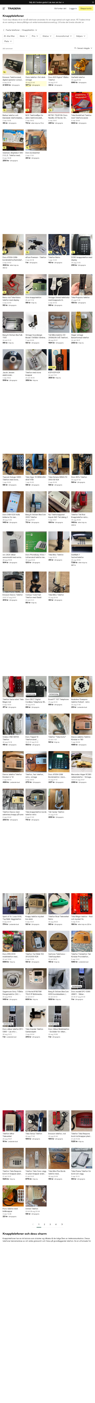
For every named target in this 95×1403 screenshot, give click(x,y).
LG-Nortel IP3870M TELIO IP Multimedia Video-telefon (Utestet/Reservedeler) (35, 992)
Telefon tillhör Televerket (8, 1135)
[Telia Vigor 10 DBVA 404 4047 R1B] (36, 464)
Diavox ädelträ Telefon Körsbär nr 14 (12, 775)
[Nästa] (61, 1224)
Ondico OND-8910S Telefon (11, 738)
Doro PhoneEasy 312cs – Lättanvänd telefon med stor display (35, 556)
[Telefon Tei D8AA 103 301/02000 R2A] (36, 941)
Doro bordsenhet (32, 153)
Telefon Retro (54, 257)
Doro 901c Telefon (79, 477)
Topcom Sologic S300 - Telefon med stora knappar (12, 478)
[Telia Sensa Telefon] (36, 1120)
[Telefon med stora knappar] (36, 359)
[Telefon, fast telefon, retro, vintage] (36, 761)
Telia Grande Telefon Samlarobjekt (34, 1030)
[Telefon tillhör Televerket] (13, 1120)
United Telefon (31, 1209)
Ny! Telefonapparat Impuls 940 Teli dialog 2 (58, 516)
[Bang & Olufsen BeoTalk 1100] (13, 322)
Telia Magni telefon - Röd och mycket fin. (81, 917)
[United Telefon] (36, 1195)
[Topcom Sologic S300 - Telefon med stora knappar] (13, 464)
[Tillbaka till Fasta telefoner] (4, 30)
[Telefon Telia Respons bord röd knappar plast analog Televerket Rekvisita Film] (81, 1120)
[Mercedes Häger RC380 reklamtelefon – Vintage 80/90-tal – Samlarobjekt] (81, 761)
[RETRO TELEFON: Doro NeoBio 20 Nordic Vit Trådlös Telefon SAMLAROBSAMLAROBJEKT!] (59, 102)
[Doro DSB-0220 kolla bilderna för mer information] (13, 501)
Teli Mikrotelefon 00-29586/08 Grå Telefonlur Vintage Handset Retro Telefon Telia (58, 336)
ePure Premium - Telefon (35, 257)
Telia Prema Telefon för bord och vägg (81, 1172)
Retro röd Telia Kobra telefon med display (11, 298)
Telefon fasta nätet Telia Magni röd (13, 700)
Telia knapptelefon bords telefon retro (36, 813)
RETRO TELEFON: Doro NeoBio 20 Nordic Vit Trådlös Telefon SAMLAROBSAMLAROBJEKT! (59, 116)
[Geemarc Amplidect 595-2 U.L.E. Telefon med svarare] (13, 140)
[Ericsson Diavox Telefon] (13, 582)
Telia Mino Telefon (56, 595)
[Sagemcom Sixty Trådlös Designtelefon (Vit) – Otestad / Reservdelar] (13, 978)
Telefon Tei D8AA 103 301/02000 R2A (34, 955)
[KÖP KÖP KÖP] (59, 359)
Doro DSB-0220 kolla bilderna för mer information (11, 516)
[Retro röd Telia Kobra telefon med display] (13, 284)
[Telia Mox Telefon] (59, 542)
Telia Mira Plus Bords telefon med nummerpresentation (57, 1172)
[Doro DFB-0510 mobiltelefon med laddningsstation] (13, 941)
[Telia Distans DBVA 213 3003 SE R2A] (59, 464)
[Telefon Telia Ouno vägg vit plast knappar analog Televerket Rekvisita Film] (36, 1158)
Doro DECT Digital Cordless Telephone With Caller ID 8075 (36, 700)
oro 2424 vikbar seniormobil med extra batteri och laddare (12, 556)
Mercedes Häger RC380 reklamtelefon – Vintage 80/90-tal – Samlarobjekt (81, 775)
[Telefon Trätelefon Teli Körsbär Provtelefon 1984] (81, 941)
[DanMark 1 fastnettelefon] (81, 542)
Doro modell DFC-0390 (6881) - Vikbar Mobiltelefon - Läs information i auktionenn (81, 992)
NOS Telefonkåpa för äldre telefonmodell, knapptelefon (34, 116)
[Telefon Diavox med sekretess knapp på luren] (13, 799)
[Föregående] (34, 1224)
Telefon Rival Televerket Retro (58, 917)
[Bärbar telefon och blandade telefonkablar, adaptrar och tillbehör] (13, 102)
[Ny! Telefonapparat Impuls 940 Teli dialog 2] (59, 501)
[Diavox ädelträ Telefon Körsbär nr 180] (81, 724)
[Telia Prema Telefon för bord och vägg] (81, 1158)
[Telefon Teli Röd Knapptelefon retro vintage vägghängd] (81, 501)
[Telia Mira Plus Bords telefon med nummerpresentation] (59, 1158)
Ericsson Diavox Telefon (13, 595)
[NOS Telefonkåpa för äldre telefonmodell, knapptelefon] (36, 102)
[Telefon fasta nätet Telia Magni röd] (13, 686)
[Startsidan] (14, 8)
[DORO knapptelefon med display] (81, 244)
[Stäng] (93, 2)
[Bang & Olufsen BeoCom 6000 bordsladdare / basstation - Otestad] (59, 978)
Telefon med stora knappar (33, 373)
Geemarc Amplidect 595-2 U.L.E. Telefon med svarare (13, 154)
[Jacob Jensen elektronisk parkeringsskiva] (13, 359)
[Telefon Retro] (59, 244)
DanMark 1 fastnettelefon (77, 556)
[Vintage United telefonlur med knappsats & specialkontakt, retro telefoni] (59, 284)
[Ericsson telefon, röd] (59, 1120)
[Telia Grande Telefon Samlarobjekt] (36, 1016)
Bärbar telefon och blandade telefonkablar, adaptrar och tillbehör (12, 116)
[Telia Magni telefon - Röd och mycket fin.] (81, 903)
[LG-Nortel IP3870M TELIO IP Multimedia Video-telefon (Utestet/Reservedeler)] (36, 978)
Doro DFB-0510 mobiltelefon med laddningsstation (10, 955)
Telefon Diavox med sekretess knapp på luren (13, 813)
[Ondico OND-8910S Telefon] (13, 724)
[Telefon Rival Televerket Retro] (59, 903)
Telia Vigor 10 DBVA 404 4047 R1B (35, 478)
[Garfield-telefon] (81, 64)
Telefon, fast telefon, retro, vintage (34, 775)
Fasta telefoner (13, 30)
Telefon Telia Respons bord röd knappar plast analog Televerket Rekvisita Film (80, 1135)
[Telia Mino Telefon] (59, 582)
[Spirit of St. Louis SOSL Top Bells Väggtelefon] (13, 903)
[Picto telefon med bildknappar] (13, 1195)
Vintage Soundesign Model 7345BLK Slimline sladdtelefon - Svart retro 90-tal (35, 336)
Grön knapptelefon (33, 297)
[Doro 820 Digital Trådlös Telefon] (59, 64)
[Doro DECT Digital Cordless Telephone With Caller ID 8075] (36, 686)
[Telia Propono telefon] (81, 284)
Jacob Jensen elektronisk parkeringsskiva (9, 373)
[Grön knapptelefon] (36, 284)
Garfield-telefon (78, 77)
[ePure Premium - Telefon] (36, 244)
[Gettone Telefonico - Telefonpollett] (59, 941)
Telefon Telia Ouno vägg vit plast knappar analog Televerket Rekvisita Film (35, 1172)
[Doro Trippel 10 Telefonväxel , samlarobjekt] (36, 724)
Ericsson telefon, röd (57, 1134)
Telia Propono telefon (80, 297)
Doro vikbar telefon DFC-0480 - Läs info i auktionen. (13, 1030)
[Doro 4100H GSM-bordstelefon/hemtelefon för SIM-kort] (13, 244)
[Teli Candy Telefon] (59, 799)
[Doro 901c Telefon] (81, 464)
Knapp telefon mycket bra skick (34, 917)
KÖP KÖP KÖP (54, 372)
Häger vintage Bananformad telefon (80, 336)
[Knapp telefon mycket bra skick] (36, 903)
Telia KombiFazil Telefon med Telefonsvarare (81, 116)
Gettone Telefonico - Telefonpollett (57, 955)
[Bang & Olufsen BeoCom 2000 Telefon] (36, 501)
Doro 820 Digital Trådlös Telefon (58, 78)
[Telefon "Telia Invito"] (59, 724)
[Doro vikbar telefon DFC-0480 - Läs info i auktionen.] (13, 1016)
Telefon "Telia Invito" (57, 737)
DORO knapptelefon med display (81, 258)
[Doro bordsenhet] (36, 140)
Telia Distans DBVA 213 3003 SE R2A (57, 478)
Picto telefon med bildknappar (10, 1210)
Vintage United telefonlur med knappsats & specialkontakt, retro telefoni (59, 298)
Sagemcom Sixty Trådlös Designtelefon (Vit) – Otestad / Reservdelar (13, 992)
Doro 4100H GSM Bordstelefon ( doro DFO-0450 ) (56, 775)
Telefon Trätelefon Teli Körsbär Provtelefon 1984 (81, 955)
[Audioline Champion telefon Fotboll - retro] (81, 686)
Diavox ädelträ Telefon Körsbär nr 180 (80, 738)
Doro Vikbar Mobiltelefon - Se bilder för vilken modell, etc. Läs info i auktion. (58, 1030)
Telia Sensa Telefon (33, 1134)
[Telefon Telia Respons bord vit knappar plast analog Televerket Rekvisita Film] (13, 1158)
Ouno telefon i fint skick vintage (35, 78)
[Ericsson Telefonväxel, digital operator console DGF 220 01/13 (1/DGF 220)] (13, 64)
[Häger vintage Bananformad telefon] (81, 322)
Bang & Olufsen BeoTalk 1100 (12, 336)
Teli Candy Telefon (56, 812)
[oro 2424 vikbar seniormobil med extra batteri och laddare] (13, 542)
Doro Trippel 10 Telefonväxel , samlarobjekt (31, 738)
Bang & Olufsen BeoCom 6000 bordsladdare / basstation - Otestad (58, 992)
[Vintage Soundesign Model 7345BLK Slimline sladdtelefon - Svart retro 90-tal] (36, 322)
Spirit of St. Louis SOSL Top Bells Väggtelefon (12, 917)
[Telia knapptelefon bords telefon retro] (36, 799)
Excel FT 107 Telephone (58, 699)
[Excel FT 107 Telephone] (59, 686)
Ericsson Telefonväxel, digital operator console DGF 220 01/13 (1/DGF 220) (13, 78)
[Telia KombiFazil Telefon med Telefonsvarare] (81, 102)
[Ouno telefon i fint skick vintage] (36, 64)
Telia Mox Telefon (55, 555)
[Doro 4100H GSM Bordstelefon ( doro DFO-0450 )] (59, 761)
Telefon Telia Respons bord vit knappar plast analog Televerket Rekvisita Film (12, 1172)
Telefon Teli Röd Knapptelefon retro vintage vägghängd (79, 516)
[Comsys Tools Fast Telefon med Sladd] (36, 582)
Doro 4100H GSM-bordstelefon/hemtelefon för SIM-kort (13, 258)
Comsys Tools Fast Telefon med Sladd (33, 596)
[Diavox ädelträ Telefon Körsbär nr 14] (13, 761)
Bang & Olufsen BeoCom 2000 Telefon (35, 516)
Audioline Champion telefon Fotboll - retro (80, 700)
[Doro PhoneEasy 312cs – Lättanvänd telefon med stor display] (36, 542)
